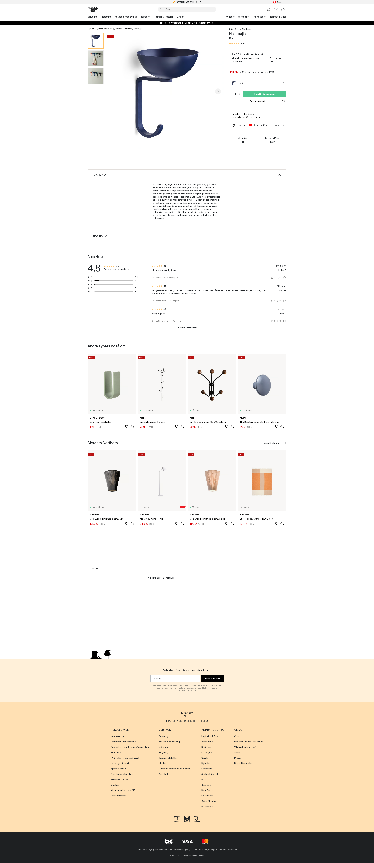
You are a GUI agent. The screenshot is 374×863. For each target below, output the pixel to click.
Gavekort (163, 774)
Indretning (106, 16)
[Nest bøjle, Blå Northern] (165, 91)
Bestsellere (206, 768)
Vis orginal (173, 277)
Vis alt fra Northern (273, 443)
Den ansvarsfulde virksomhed (248, 741)
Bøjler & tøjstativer (124, 29)
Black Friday (207, 795)
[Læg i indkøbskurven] (132, 426)
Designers (206, 747)
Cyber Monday (208, 801)
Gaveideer (206, 785)
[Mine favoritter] (275, 9)
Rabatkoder (207, 806)
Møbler (180, 16)
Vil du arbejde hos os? (245, 747)
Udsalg (204, 758)
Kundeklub (116, 752)
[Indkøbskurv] (282, 9)
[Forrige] (114, 91)
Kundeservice (117, 736)
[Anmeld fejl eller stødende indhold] (284, 277)
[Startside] (93, 9)
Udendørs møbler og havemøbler (175, 768)
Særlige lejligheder (210, 774)
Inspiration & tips (277, 16)
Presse (237, 758)
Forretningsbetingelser (122, 774)
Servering (92, 16)
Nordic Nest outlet (243, 763)
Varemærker (244, 16)
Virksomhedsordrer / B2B (123, 790)
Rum (203, 779)
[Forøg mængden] (239, 94)
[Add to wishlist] (126, 427)
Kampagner (259, 16)
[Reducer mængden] (231, 94)
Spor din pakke (118, 768)
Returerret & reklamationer (123, 741)
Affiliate (237, 752)
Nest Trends (207, 790)
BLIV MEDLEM (181, 2)
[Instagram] (187, 818)
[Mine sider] (268, 9)
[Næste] (218, 91)
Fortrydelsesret (118, 795)
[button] (237, 43)
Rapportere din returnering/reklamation (130, 747)
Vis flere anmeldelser (187, 327)
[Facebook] (177, 818)
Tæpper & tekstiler (163, 16)
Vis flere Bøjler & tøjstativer (161, 578)
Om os (237, 736)
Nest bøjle (138, 29)
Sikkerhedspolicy (119, 779)
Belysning (146, 16)
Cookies (115, 785)
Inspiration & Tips (209, 736)
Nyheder (230, 16)
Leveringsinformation (121, 763)
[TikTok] (196, 818)
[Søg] (161, 9)
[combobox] (279, 2)
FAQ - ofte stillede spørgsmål (125, 758)
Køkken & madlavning (126, 16)
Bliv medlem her (275, 60)
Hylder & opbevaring (105, 29)
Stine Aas (233, 29)
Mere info (279, 125)
